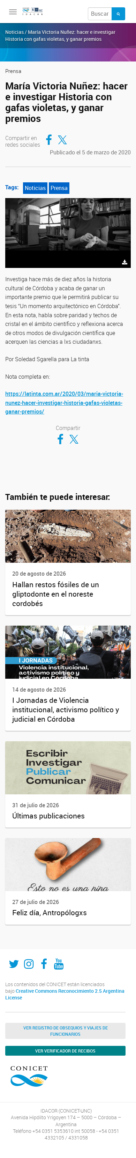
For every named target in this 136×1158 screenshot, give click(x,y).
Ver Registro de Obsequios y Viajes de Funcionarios (65, 1031)
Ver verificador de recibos (65, 1051)
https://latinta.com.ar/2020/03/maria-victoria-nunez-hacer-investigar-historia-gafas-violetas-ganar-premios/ (64, 402)
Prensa (59, 188)
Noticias (35, 188)
